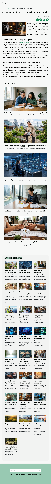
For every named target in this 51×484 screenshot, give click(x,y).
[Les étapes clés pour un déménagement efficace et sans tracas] (11, 286)
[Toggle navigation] (4, 2)
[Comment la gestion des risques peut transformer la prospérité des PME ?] (40, 265)
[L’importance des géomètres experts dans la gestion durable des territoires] (11, 418)
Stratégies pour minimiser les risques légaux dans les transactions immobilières (26, 211)
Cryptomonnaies (31, 474)
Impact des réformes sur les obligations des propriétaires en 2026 (25, 242)
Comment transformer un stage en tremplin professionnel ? (25, 362)
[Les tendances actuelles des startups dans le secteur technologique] (40, 418)
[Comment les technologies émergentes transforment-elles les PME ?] (40, 286)
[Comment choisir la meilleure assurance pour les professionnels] (40, 354)
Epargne (11, 474)
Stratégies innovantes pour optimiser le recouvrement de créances (25, 179)
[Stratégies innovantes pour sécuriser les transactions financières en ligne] (25, 331)
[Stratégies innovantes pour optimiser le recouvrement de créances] (25, 165)
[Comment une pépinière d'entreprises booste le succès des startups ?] (40, 309)
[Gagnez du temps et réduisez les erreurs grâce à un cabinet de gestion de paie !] (11, 375)
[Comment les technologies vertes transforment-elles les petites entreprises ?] (11, 309)
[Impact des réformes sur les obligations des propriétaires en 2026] (25, 228)
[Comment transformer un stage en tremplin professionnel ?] (25, 354)
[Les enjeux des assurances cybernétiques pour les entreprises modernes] (40, 375)
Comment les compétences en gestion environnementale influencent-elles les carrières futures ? (25, 146)
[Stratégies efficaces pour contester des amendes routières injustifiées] (11, 397)
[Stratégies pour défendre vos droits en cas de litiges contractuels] (25, 309)
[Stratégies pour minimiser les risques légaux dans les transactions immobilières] (25, 197)
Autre (8, 9)
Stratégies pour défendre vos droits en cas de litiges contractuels (25, 318)
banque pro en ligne (24, 43)
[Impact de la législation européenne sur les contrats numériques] (11, 331)
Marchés (17, 474)
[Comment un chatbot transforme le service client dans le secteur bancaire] (40, 397)
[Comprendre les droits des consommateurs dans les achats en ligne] (25, 397)
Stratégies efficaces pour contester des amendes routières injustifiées (11, 405)
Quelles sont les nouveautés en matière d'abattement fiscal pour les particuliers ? (25, 113)
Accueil (3, 9)
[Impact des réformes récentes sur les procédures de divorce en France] (25, 375)
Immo (23, 474)
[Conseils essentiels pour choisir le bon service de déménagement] (25, 418)
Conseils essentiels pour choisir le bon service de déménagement (25, 427)
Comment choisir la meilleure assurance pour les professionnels (40, 362)
